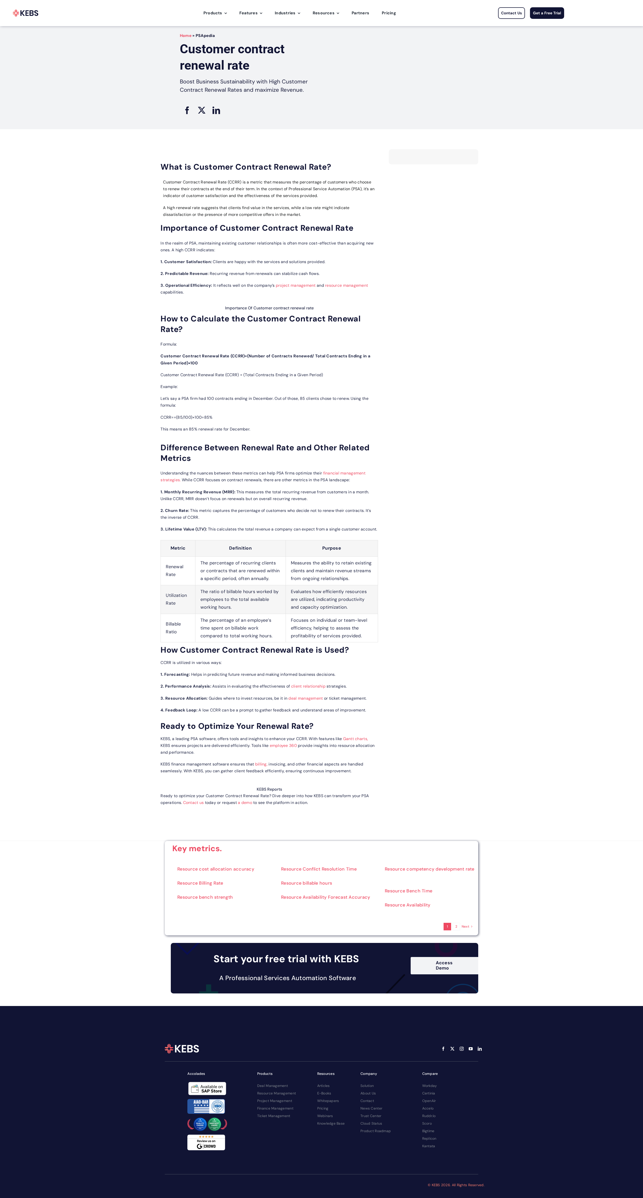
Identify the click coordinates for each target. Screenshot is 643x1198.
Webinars (325, 1116)
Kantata (428, 1146)
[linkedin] (480, 1049)
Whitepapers (328, 1100)
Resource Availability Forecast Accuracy (325, 897)
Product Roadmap (375, 1131)
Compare (430, 1073)
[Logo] (26, 13)
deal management (305, 698)
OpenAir (429, 1100)
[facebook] (443, 1049)
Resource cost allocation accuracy (215, 869)
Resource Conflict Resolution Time (319, 869)
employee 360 (283, 745)
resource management (346, 285)
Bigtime (428, 1131)
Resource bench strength (205, 897)
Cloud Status (371, 1123)
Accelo (428, 1108)
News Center (371, 1108)
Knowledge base (331, 1123)
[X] (201, 110)
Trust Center (370, 1116)
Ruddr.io (429, 1116)
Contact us (193, 802)
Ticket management (273, 1116)
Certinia (428, 1093)
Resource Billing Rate (200, 883)
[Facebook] (187, 110)
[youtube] (471, 1049)
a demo (245, 802)
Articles (323, 1085)
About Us (368, 1093)
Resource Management (276, 1093)
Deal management (272, 1085)
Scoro (427, 1123)
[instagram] (462, 1049)
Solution (367, 1085)
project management (296, 285)
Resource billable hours (306, 883)
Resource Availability (408, 905)
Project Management (274, 1100)
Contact (367, 1100)
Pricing (323, 1108)
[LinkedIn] (216, 110)
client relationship (309, 686)
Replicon (429, 1138)
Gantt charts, (355, 738)
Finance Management (275, 1108)
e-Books (324, 1093)
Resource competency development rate (429, 869)
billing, (261, 764)
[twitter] (452, 1049)
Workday (429, 1085)
